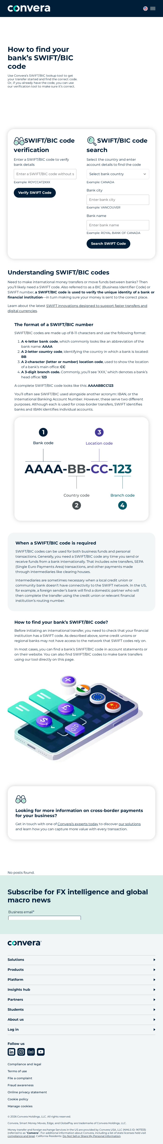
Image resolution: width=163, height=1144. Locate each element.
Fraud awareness (21, 1085)
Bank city (95, 190)
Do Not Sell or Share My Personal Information (92, 1136)
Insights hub (19, 990)
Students (16, 1010)
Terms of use (17, 1071)
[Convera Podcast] (31, 1052)
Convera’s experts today (78, 824)
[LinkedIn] (11, 1052)
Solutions (16, 960)
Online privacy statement (27, 1092)
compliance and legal (21, 1136)
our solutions (130, 824)
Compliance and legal (24, 1064)
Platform (15, 980)
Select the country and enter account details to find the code (114, 162)
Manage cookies (20, 1106)
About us (16, 1019)
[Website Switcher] (145, 9)
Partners (15, 1000)
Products (16, 970)
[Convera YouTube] (41, 1052)
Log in (13, 1029)
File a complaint (20, 1078)
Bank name (96, 216)
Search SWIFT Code (108, 244)
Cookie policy (18, 1099)
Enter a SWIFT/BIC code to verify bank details (41, 162)
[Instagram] (21, 1052)
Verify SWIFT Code (34, 193)
